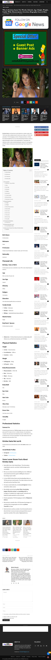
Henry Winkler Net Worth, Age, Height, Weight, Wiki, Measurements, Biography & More (43, 365)
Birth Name (8, 172)
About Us (13, 656)
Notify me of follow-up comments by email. (10, 616)
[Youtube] (47, 646)
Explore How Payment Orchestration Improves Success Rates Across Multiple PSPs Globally (44, 165)
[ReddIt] (36, 102)
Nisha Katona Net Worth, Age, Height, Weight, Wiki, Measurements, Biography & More (43, 347)
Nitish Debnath (6, 13)
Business (29, 2)
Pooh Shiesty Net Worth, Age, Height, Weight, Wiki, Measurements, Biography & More (43, 280)
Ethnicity (7, 189)
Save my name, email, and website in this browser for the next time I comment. (17, 614)
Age (7, 185)
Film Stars (35, 2)
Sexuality (7, 218)
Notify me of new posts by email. (9, 618)
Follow (46, 129)
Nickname (8, 174)
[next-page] (48, 107)
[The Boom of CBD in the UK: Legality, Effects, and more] (36, 181)
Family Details (8, 195)
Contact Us (18, 656)
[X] (25, 102)
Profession (8, 176)
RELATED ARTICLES (6, 106)
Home (3, 5)
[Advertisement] (17, 129)
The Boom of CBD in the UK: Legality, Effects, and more (44, 181)
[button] (47, 2)
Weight (7, 204)
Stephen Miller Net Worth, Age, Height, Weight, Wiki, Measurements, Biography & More (43, 264)
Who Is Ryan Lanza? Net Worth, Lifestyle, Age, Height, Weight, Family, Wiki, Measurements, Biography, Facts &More (9, 559)
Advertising (41, 2)
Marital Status (8, 197)
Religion (7, 191)
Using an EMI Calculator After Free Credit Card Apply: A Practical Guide (44, 197)
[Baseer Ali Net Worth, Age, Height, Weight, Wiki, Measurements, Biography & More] (44, 111)
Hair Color (8, 212)
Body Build (8, 208)
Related (7, 229)
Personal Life (6, 181)
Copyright (23, 656)
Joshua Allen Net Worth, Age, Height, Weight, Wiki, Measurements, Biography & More (43, 382)
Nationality (8, 178)
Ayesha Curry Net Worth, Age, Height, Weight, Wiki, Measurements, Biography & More (43, 330)
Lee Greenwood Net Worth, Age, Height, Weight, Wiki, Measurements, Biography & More (44, 212)
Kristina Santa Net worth (9, 224)
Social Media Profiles (10, 225)
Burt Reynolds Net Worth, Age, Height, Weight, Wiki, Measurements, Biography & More (43, 230)
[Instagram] (38, 646)
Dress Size (8, 216)
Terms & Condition (42, 656)
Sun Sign (7, 187)
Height (7, 202)
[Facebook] (22, 102)
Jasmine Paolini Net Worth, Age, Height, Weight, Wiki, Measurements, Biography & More (44, 247)
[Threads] (19, 583)
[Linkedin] (33, 102)
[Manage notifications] (48, 657)
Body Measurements (10, 206)
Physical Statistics (7, 201)
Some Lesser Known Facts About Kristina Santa (13, 227)
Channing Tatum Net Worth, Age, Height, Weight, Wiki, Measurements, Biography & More (44, 314)
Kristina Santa (12, 455)
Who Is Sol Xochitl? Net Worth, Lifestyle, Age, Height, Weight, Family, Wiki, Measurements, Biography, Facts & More (26, 559)
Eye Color (8, 210)
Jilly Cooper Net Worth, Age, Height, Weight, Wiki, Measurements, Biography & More (43, 297)
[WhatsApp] (31, 102)
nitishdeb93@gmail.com (24, 651)
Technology (17, 2)
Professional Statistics (8, 220)
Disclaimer (29, 656)
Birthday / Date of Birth (10, 183)
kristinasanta (13, 452)
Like (47, 127)
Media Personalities (9, 5)
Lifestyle (24, 2)
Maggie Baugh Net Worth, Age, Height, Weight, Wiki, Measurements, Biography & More (43, 398)
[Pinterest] (28, 102)
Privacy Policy (34, 656)
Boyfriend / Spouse (9, 199)
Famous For (8, 222)
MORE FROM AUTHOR (16, 106)
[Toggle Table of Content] (29, 170)
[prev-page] (46, 107)
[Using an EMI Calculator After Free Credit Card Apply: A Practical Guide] (36, 196)
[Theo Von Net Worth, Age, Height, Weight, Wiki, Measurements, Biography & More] (35, 111)
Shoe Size (8, 214)
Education (8, 193)
